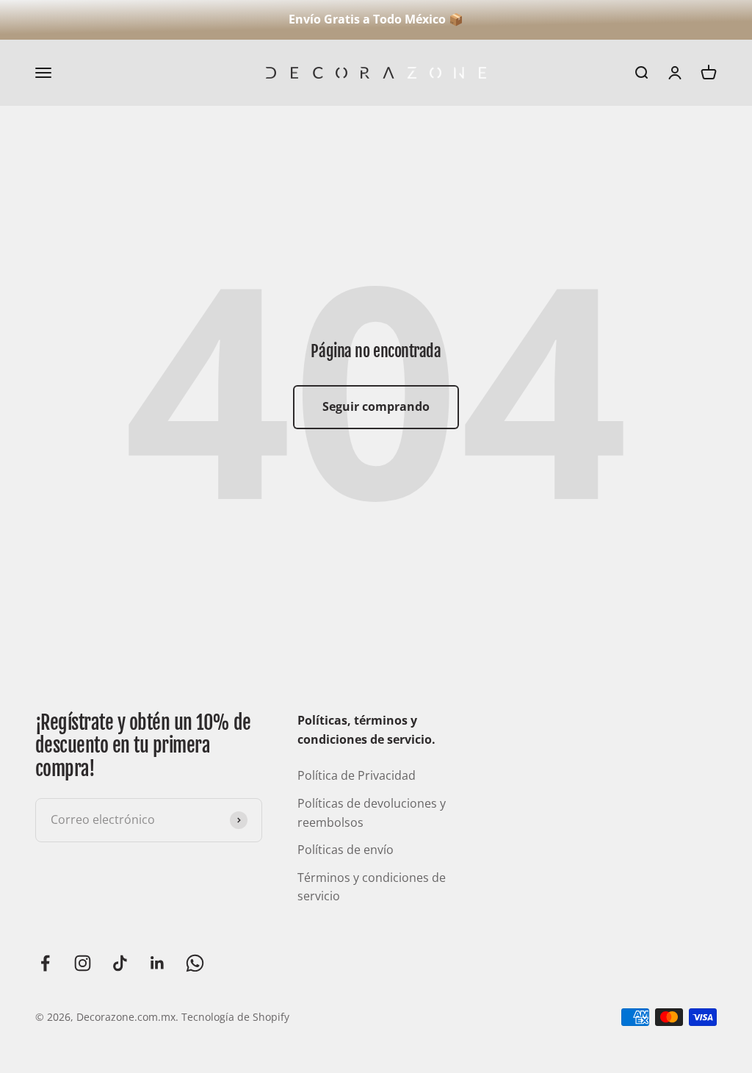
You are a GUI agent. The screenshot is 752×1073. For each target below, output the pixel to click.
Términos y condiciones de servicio (371, 887)
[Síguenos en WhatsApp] (195, 963)
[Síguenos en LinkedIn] (157, 963)
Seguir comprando (376, 406)
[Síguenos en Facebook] (45, 963)
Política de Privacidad (356, 775)
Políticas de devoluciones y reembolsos (371, 812)
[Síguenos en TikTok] (120, 963)
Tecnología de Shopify (235, 1017)
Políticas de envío (345, 849)
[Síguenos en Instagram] (83, 963)
